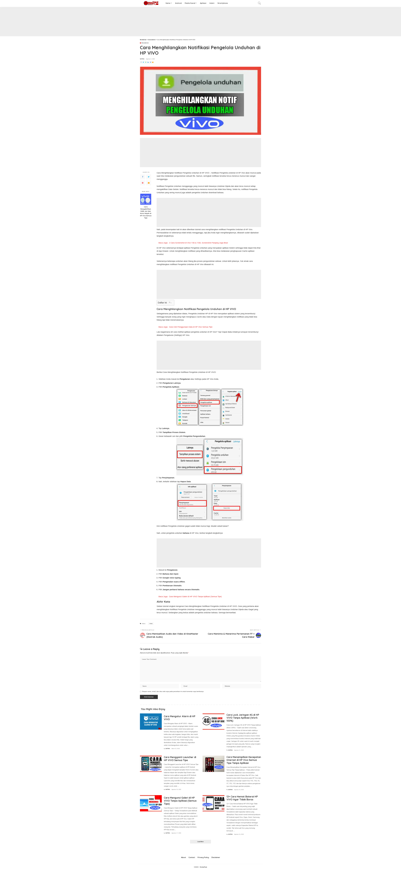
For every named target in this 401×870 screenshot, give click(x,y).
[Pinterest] (142, 182)
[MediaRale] (151, 3)
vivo (151, 623)
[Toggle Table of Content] (170, 302)
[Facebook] (142, 176)
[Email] (148, 182)
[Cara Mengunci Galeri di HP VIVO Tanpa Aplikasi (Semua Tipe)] (151, 803)
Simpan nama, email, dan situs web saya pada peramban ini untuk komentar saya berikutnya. (173, 691)
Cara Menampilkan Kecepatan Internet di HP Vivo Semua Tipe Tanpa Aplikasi (244, 760)
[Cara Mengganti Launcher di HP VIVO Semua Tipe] (151, 764)
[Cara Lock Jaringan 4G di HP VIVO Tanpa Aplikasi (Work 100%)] (213, 721)
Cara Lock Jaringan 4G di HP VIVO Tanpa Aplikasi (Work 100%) (243, 717)
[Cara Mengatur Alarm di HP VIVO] (151, 721)
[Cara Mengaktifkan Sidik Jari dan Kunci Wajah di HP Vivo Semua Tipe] (145, 199)
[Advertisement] (62, 21)
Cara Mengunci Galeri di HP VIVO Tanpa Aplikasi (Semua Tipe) (180, 800)
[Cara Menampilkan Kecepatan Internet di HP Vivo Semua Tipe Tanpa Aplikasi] (213, 764)
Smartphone (145, 42)
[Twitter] (148, 176)
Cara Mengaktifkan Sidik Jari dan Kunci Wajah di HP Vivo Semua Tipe (145, 212)
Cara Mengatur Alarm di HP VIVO (179, 718)
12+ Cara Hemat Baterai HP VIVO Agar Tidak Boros (242, 798)
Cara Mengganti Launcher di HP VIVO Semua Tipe (180, 759)
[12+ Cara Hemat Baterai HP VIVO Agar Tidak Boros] (213, 803)
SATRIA (142, 59)
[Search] (259, 3)
